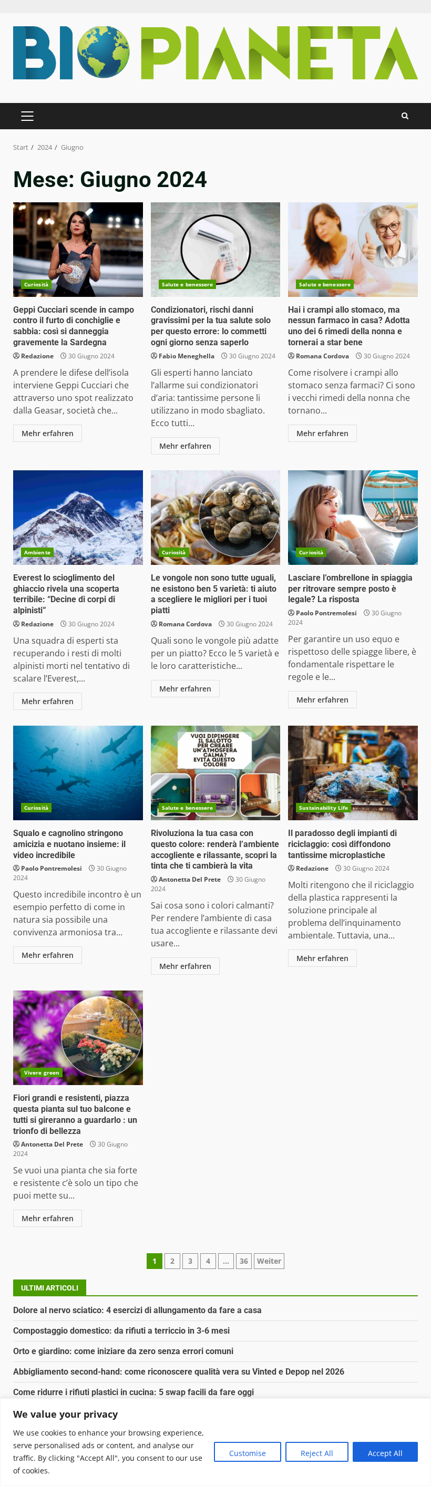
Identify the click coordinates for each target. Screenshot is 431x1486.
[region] (215, 1442)
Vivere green (41, 1072)
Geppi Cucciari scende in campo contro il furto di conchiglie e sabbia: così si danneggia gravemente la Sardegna (78, 249)
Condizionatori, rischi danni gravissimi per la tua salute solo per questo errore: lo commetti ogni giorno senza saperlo (216, 249)
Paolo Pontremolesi (326, 612)
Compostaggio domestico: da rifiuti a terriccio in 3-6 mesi (121, 1331)
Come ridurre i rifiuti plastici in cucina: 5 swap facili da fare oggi (133, 1392)
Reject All (317, 1453)
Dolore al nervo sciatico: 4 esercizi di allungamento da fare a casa (137, 1310)
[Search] (405, 116)
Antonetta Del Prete (190, 879)
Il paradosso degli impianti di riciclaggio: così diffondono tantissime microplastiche (353, 773)
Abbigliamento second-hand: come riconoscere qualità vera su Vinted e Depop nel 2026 (178, 1372)
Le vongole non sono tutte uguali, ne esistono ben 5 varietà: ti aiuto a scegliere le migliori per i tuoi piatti (216, 517)
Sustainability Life (323, 807)
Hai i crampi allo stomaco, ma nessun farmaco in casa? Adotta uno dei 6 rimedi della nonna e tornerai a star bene (353, 249)
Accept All (385, 1453)
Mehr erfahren (48, 433)
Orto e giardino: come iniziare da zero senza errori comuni (123, 1351)
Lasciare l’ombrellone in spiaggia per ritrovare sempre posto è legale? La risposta (353, 517)
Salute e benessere (187, 284)
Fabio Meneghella (186, 356)
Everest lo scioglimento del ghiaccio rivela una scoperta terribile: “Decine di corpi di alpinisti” (78, 517)
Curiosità (36, 284)
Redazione (37, 356)
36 (244, 1261)
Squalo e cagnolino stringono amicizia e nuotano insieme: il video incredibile (78, 773)
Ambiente (37, 552)
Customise (247, 1453)
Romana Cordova (322, 356)
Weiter (269, 1261)
